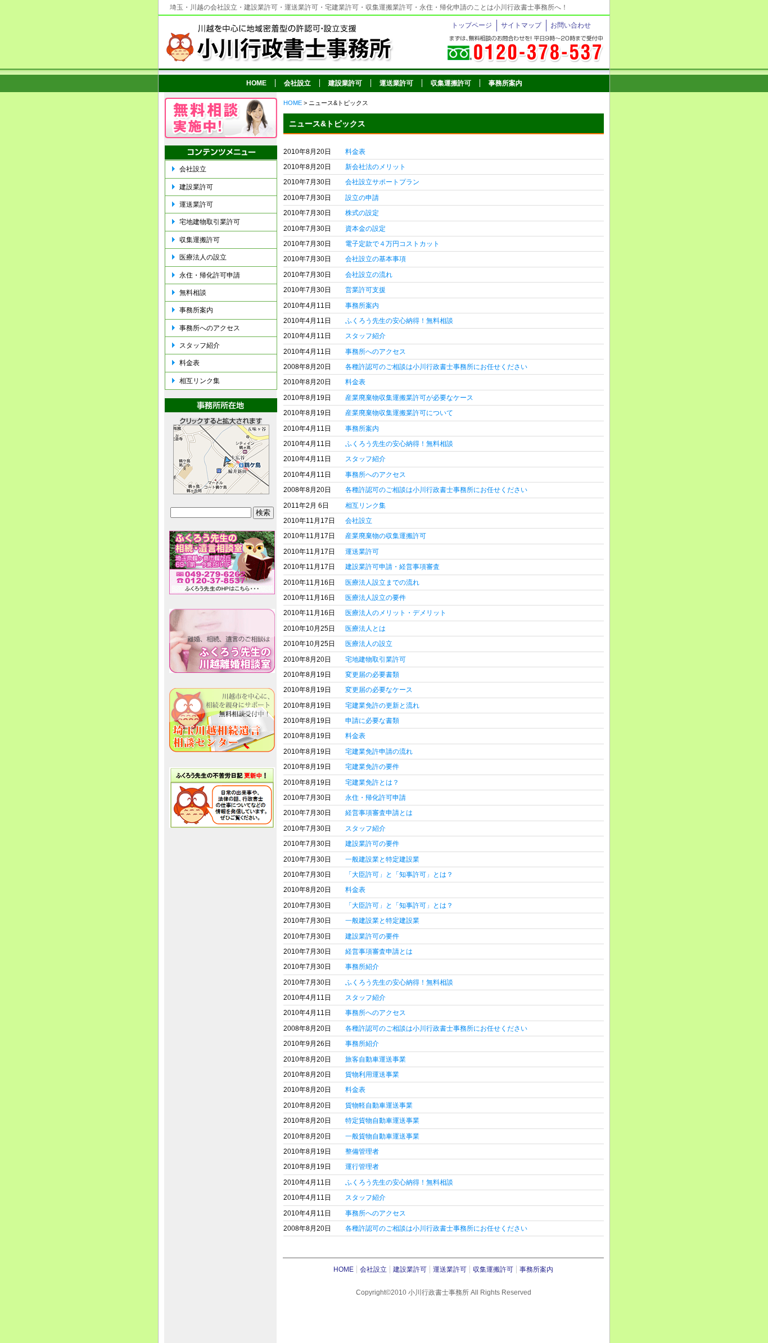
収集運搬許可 (451, 83)
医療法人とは (365, 628)
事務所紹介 (362, 967)
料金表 (355, 152)
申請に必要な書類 (372, 721)
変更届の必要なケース (379, 690)
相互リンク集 (365, 505)
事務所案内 (505, 83)
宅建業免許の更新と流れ (382, 705)
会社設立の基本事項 (375, 259)
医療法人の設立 (368, 644)
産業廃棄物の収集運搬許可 (385, 536)
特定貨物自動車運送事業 (382, 1121)
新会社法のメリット (375, 167)
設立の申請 (362, 198)
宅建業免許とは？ (372, 782)
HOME (256, 83)
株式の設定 (362, 213)
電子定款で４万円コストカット (392, 244)
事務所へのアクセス (375, 352)
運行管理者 (362, 1167)
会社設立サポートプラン (382, 182)
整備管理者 (362, 1151)
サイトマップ (521, 25)
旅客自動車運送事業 (375, 1059)
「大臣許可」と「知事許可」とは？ (399, 874)
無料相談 (192, 293)
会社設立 (297, 83)
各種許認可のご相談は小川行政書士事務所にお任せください (436, 367)
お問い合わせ (570, 25)
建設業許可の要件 (372, 844)
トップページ (471, 25)
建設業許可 (345, 83)
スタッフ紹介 (365, 336)
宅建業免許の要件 (372, 767)
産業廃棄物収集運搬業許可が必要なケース (409, 398)
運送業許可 (396, 83)
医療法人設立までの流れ (382, 582)
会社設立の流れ (368, 275)
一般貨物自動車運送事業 (382, 1136)
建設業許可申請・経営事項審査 (392, 567)
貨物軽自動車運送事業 (379, 1105)
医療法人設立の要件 (375, 598)
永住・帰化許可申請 (375, 798)
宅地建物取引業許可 (375, 659)
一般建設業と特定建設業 (382, 859)
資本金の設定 (365, 229)
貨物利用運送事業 (372, 1074)
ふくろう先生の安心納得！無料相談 (399, 321)
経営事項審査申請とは (379, 813)
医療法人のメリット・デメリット (395, 613)
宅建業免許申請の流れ (379, 751)
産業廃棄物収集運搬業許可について (399, 413)
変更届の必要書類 (372, 675)
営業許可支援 (365, 290)
